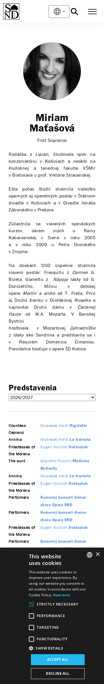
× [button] (97, 554)
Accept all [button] (58, 659)
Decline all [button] (57, 673)
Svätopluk (64, 447)
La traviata (65, 439)
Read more (61, 595)
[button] (58, 648)
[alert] (52, 616)
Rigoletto (63, 425)
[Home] (20, 11)
